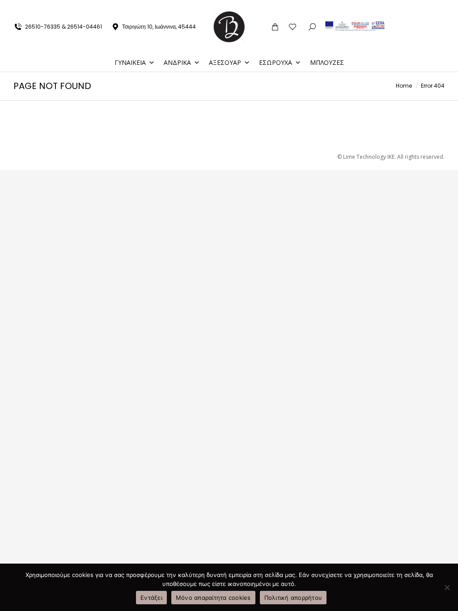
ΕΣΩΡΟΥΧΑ (275, 62)
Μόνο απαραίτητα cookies (213, 597)
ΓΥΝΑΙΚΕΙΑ (130, 62)
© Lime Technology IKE (365, 157)
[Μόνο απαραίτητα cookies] (446, 587)
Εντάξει (151, 597)
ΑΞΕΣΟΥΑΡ (225, 62)
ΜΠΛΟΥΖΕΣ (327, 62)
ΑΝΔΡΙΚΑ (177, 62)
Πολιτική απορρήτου (293, 597)
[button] (325, 7)
